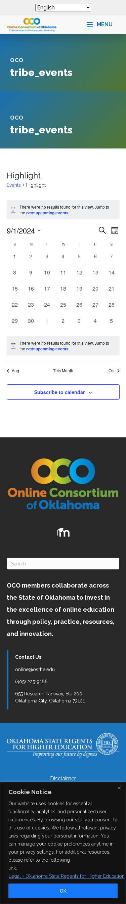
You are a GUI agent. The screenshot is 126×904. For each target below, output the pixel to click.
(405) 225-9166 (31, 681)
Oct (112, 370)
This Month (63, 370)
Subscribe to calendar (59, 392)
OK (63, 891)
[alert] (63, 345)
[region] (63, 843)
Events (14, 185)
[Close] (119, 788)
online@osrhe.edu (35, 669)
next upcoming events (47, 213)
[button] (99, 25)
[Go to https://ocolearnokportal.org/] (63, 532)
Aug (15, 370)
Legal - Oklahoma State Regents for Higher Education (67, 876)
